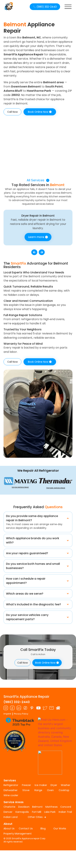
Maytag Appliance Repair (20, 487)
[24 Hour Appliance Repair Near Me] (12, 708)
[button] (34, 252)
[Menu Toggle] (68, 6)
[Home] (58, 708)
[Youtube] (38, 708)
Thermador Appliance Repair (55, 488)
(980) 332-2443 (17, 702)
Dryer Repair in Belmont (38, 216)
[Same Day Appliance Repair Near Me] (6, 708)
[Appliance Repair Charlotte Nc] (25, 708)
